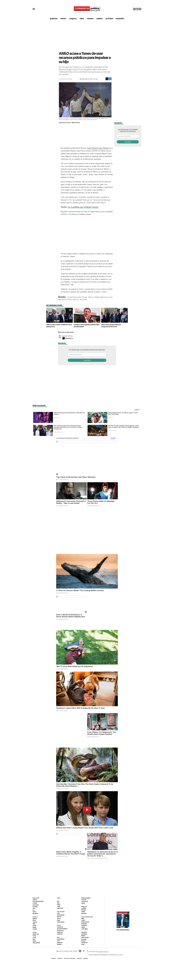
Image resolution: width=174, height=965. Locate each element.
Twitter (134, 9)
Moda (34, 939)
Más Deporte (84, 925)
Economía (35, 903)
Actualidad (83, 908)
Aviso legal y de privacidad (69, 958)
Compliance (59, 958)
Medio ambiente (60, 939)
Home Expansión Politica (38, 901)
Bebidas (83, 935)
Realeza (34, 936)
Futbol (82, 918)
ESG (33, 910)
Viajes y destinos (85, 937)
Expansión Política (67, 336)
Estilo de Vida (84, 942)
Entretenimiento (60, 915)
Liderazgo (83, 910)
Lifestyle (83, 927)
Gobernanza (59, 942)
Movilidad (59, 944)
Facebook (140, 9)
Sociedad (109, 18)
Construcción (60, 927)
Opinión (34, 927)
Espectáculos (36, 934)
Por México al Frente (65, 299)
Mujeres (34, 912)
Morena (91, 297)
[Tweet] (107, 78)
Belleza (34, 941)
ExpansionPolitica (87, 951)
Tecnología (35, 906)
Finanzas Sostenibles (85, 898)
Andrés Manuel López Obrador (98, 148)
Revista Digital (84, 929)
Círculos (34, 937)
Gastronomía (84, 934)
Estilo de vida (60, 908)
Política (35, 917)
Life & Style (61, 911)
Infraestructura (60, 930)
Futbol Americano (85, 922)
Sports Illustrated (87, 917)
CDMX (82, 18)
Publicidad (53, 958)
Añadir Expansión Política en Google (90, 78)
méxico (63, 18)
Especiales (83, 913)
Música (58, 920)
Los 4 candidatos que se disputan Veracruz (83, 207)
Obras (34, 908)
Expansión (36, 898)
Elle (58, 901)
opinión (99, 18)
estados (90, 18)
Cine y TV (59, 918)
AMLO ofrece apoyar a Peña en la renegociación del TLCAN (111, 326)
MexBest (84, 932)
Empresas (35, 899)
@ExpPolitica (76, 122)
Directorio (85, 958)
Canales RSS (79, 958)
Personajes (83, 939)
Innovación (83, 899)
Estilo (58, 913)
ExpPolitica (80, 951)
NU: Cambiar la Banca (123, 930)
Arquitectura (60, 932)
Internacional (36, 905)
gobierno (53, 18)
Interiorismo (60, 934)
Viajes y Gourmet (36, 942)
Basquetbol (84, 923)
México (34, 920)
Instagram (137, 9)
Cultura (58, 898)
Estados (34, 925)
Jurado (82, 944)
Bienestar (83, 941)
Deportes (59, 916)
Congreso (35, 922)
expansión (120, 18)
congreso (73, 18)
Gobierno (35, 918)
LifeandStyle (35, 913)
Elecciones (84, 299)
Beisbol (83, 920)
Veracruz (76, 299)
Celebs (58, 906)
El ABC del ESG (84, 901)
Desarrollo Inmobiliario (62, 928)
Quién (34, 932)
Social (58, 941)
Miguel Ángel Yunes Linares (104, 297)
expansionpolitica (83, 951)
